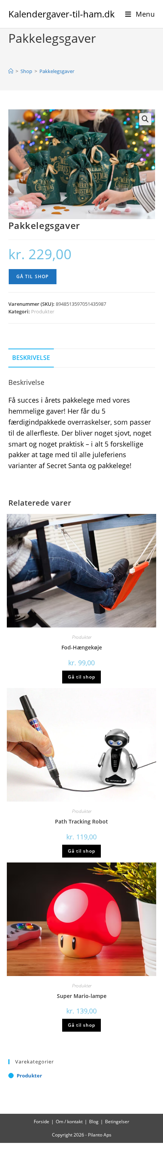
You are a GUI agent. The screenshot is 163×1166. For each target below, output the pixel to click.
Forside (41, 1121)
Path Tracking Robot (81, 821)
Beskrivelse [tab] (31, 357)
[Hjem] (10, 71)
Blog (94, 1121)
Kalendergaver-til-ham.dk (61, 14)
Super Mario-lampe (82, 995)
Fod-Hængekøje (81, 647)
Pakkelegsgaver (56, 71)
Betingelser (117, 1121)
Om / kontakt (69, 1121)
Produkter (42, 311)
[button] (145, 119)
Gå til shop (32, 276)
